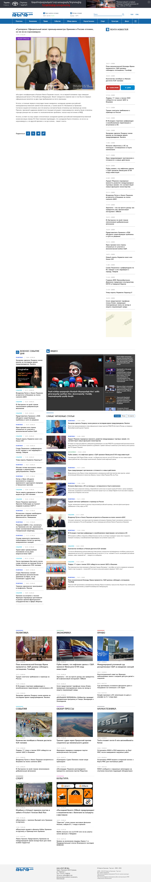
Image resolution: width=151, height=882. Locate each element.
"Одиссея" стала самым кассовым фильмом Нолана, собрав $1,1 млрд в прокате (74, 823)
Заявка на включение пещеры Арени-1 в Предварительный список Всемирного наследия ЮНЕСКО (75, 843)
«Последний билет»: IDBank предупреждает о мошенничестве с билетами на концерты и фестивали (75, 812)
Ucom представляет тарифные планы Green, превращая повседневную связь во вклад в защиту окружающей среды (118, 304)
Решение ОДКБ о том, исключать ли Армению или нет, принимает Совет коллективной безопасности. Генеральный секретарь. (29, 528)
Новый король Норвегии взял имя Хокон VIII (119, 258)
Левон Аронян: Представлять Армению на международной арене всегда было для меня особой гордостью (33, 840)
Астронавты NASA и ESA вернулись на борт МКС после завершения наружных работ (114, 751)
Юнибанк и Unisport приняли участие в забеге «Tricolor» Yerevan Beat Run (33, 811)
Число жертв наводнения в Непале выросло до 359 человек (29, 493)
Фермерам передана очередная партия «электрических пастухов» (72, 751)
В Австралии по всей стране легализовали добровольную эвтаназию (117, 222)
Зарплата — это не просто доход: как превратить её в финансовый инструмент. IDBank (120, 209)
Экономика (72, 452)
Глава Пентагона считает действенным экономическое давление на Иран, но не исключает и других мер (27, 575)
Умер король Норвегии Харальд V (119, 292)
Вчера (124, 416)
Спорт (19, 778)
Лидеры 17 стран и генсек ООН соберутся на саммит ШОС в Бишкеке (118, 100)
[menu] (135, 21)
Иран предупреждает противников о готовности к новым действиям (120, 159)
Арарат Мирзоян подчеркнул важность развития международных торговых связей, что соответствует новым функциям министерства (120, 184)
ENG (137, 14)
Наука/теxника (106, 709)
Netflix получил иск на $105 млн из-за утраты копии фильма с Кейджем (74, 833)
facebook (28, 133)
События (19, 390)
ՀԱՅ (131, 14)
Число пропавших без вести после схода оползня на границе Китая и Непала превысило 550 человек (29, 563)
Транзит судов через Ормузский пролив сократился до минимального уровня (74, 741)
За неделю (131, 416)
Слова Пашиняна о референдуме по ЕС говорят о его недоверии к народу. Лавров (120, 269)
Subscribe (114, 88)
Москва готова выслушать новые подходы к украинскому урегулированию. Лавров (28, 469)
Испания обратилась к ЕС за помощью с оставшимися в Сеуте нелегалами (119, 147)
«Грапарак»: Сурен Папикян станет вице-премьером (72, 760)
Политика (19, 357)
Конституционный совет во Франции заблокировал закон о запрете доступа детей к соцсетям (115, 676)
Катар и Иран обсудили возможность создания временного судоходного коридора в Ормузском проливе (29, 482)
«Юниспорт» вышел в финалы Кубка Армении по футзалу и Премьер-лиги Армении (34, 830)
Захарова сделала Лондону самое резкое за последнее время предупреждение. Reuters (119, 135)
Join (129, 88)
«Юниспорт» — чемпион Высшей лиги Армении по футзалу (34, 821)
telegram (38, 133)
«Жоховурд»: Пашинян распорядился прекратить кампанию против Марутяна (72, 770)
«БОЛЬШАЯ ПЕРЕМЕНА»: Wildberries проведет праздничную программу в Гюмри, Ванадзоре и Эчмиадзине (75, 699)
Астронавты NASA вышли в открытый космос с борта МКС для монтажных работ (115, 760)
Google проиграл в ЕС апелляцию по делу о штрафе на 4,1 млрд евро (114, 696)
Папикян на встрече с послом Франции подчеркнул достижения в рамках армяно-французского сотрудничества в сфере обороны (29, 598)
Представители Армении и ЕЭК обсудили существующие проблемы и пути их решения (120, 234)
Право (101, 632)
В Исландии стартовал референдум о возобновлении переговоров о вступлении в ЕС (120, 123)
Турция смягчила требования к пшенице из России (118, 111)
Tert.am (22, 14)
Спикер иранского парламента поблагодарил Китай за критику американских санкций (28, 540)
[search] (123, 14)
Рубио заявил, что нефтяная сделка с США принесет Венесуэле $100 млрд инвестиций (120, 170)
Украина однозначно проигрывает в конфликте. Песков (29, 587)
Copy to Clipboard (43, 133)
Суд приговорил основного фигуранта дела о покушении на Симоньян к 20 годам (114, 686)
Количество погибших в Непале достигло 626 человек (118, 80)
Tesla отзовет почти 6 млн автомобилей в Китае (115, 741)
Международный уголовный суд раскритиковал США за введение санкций (115, 665)
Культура (62, 778)
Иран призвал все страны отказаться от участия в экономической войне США (116, 247)
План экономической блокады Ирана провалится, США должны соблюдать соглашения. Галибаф (120, 68)
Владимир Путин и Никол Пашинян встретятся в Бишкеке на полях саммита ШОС (119, 197)
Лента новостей (119, 29)
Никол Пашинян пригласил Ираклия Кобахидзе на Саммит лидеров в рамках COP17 (28, 504)
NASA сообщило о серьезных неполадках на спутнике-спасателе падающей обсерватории (115, 770)
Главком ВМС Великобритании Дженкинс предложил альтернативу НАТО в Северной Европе (120, 282)
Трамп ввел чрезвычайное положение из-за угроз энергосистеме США (26, 552)
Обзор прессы (23, 39)
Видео (54, 351)
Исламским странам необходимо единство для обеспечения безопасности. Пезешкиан (28, 515)
